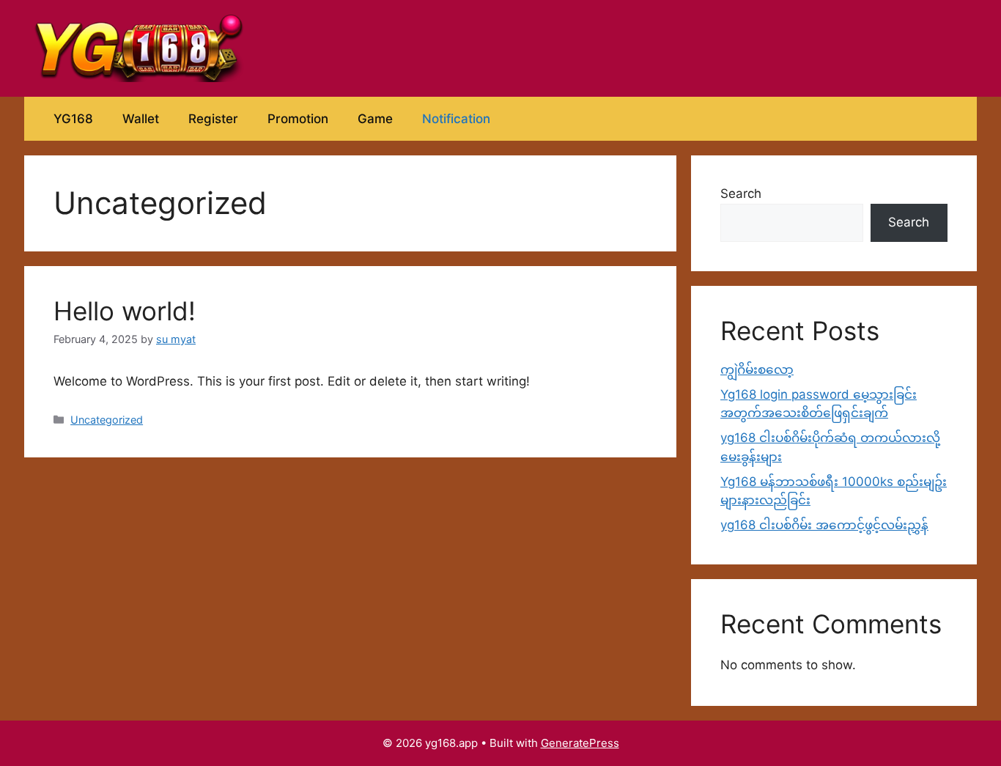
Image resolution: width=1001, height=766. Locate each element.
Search (740, 193)
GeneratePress (580, 743)
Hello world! (124, 310)
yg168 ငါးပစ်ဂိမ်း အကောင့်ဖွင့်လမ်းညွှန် (824, 525)
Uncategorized (106, 419)
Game (375, 118)
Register (213, 118)
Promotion (297, 118)
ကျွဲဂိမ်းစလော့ (757, 369)
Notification (456, 118)
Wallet (140, 118)
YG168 (73, 118)
